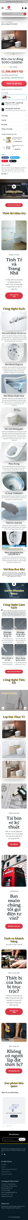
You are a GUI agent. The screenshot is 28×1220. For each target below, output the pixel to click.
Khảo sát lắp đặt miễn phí (14, 671)
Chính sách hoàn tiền (6, 1174)
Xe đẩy (26, 8)
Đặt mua (22, 1139)
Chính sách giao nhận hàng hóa (9, 1169)
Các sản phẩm (9, 22)
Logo (9, 8)
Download (14, 844)
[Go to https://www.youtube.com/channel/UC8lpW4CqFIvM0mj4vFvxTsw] (4, 1154)
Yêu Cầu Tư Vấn (14, 295)
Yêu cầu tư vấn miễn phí (14, 205)
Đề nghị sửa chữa (14, 1011)
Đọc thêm (3, 173)
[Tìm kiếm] (25, 14)
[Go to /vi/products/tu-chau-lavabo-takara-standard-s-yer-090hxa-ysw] (8, 140)
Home (2, 22)
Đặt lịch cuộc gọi (14, 926)
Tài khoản (23, 8)
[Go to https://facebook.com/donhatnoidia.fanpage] (2, 1154)
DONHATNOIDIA (16, 1217)
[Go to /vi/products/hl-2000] (8, 147)
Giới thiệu (3, 1164)
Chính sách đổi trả (5, 1171)
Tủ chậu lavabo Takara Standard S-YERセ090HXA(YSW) (17, 139)
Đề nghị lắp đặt (14, 1071)
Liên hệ (3, 1166)
